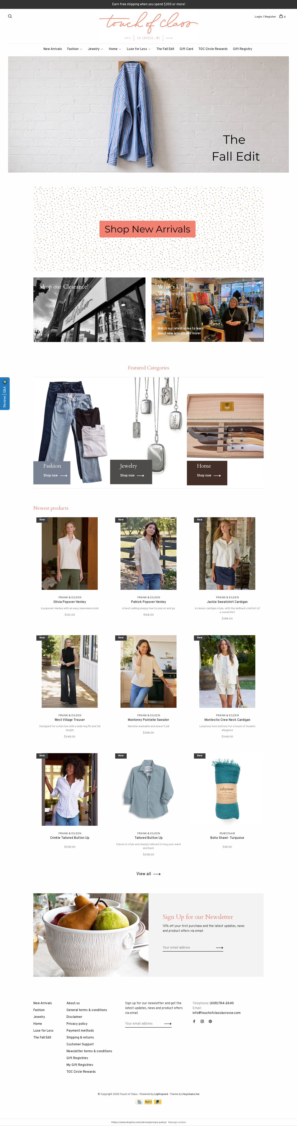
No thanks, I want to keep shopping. (198, 601)
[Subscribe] (212, 575)
